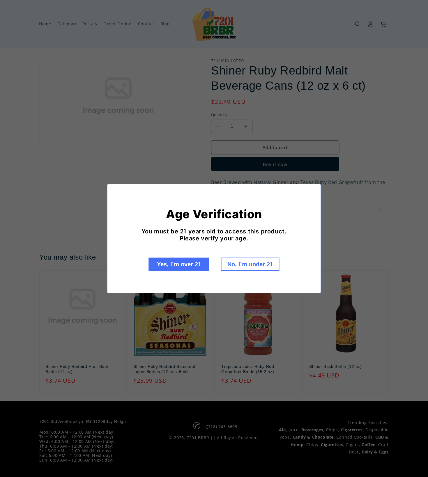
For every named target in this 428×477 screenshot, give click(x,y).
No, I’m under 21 (250, 264)
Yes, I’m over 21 (179, 264)
